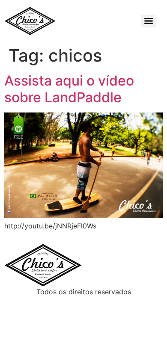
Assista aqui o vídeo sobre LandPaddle (69, 88)
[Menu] (148, 21)
